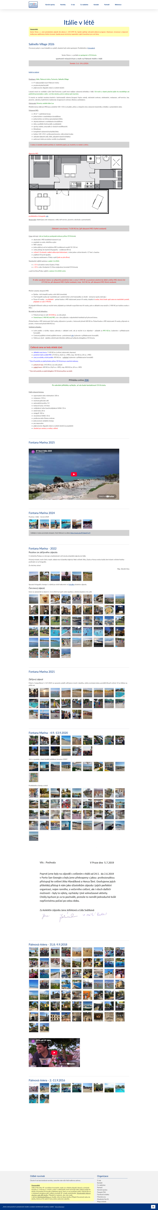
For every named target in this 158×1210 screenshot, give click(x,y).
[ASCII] (44, 952)
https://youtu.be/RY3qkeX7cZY (80, 533)
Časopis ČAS (101, 1192)
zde (47, 216)
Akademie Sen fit (103, 1199)
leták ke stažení (34, 72)
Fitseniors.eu (101, 1197)
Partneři (106, 4)
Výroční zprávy (50, 4)
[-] (55, 984)
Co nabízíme (84, 4)
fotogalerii (91, 48)
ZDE (86, 380)
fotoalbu (71, 584)
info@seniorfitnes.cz (44, 1197)
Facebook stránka (103, 1194)
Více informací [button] (59, 1207)
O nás (73, 4)
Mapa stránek (101, 1201)
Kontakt (96, 4)
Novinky (63, 4)
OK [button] (153, 1206)
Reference (118, 4)
